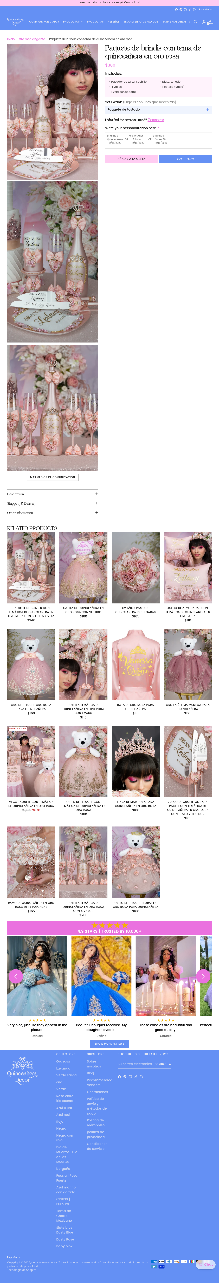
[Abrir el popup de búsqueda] (195, 21)
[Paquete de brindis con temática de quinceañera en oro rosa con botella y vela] (31, 567)
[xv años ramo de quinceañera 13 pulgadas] (136, 567)
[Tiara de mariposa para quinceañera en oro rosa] (136, 761)
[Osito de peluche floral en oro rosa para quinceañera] (136, 862)
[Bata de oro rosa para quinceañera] (136, 664)
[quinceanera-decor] (15, 22)
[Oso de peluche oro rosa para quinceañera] (31, 664)
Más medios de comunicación (52, 477)
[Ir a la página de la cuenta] (202, 21)
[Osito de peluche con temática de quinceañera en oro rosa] (83, 761)
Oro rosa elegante (32, 39)
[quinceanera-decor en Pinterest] (180, 9)
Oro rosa (63, 1061)
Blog (90, 1073)
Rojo (59, 1121)
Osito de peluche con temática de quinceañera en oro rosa (83, 806)
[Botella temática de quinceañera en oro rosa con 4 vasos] (83, 862)
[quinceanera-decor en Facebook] (176, 9)
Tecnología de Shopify (21, 1270)
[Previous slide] (16, 976)
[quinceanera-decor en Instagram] (185, 9)
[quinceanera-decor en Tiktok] (189, 9)
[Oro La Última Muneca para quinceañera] (188, 664)
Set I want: (140, 102)
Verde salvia (66, 1075)
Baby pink (64, 1246)
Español (204, 9)
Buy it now (185, 159)
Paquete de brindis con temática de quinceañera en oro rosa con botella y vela (31, 612)
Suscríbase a (161, 1064)
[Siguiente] (189, 21)
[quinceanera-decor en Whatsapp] (194, 9)
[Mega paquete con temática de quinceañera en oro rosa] (31, 761)
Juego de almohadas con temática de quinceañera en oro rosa (187, 612)
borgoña (63, 1169)
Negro (61, 1128)
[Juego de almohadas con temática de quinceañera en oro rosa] (188, 567)
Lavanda (63, 1068)
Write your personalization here (130, 128)
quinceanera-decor (44, 1262)
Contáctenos (97, 1092)
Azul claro (64, 1108)
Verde (61, 1089)
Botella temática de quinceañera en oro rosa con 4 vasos (83, 907)
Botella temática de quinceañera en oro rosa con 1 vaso (83, 709)
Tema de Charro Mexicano (64, 1215)
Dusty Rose (65, 1239)
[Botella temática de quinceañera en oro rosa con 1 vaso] (83, 664)
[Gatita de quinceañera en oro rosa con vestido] (83, 567)
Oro (59, 1082)
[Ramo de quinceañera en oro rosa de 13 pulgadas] (31, 862)
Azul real (63, 1114)
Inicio (11, 39)
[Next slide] (203, 976)
